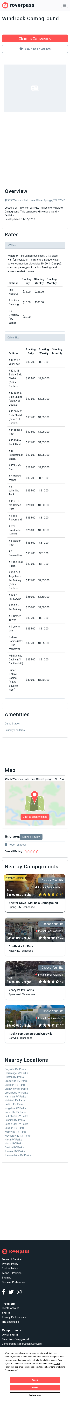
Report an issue (18, 844)
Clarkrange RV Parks (16, 1073)
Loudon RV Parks (14, 1127)
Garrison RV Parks (15, 1084)
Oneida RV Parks (14, 1147)
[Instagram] (19, 1292)
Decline (35, 1388)
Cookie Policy (10, 1268)
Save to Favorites (37, 49)
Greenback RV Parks (16, 1092)
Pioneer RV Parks (15, 1151)
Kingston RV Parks (15, 1108)
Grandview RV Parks (16, 1088)
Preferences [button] (11, 1370)
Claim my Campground (35, 38)
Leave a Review (31, 836)
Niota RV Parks (13, 1139)
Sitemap (6, 1277)
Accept (35, 1380)
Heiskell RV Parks (15, 1100)
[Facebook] (5, 1292)
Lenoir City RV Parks (16, 1123)
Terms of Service (11, 1259)
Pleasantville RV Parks (18, 1155)
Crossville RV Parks (16, 1080)
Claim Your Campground (15, 1339)
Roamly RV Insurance (14, 1317)
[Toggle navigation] (64, 5)
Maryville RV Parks (15, 1131)
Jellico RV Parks (14, 1104)
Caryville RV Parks (15, 1069)
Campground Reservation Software (22, 1343)
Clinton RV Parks (14, 1077)
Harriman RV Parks (15, 1096)
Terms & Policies (11, 1273)
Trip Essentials (10, 1321)
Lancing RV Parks (15, 1120)
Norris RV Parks (14, 1143)
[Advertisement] (35, 150)
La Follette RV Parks (16, 1116)
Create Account (10, 1308)
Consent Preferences (14, 1282)
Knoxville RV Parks (15, 1112)
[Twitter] (12, 1292)
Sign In (6, 1312)
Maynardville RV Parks (17, 1135)
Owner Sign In (10, 1334)
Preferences (35, 1395)
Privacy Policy (10, 1263)
